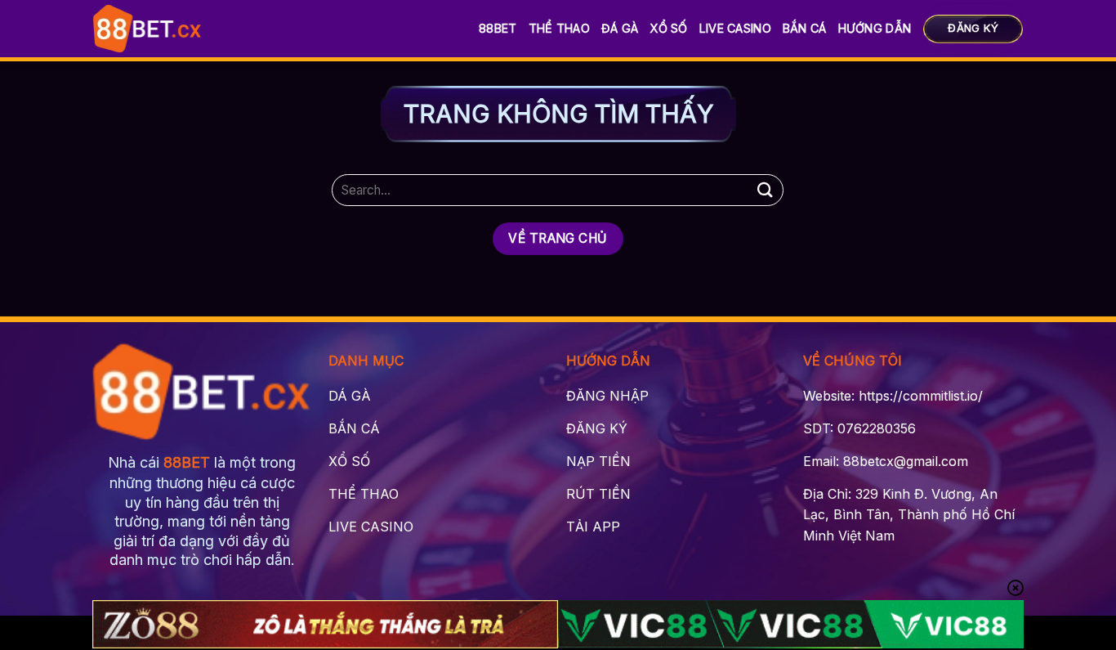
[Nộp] (764, 190)
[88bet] (147, 28)
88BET (497, 28)
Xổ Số (668, 28)
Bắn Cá (805, 28)
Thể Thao (559, 28)
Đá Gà (619, 28)
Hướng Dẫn (875, 28)
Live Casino (735, 28)
